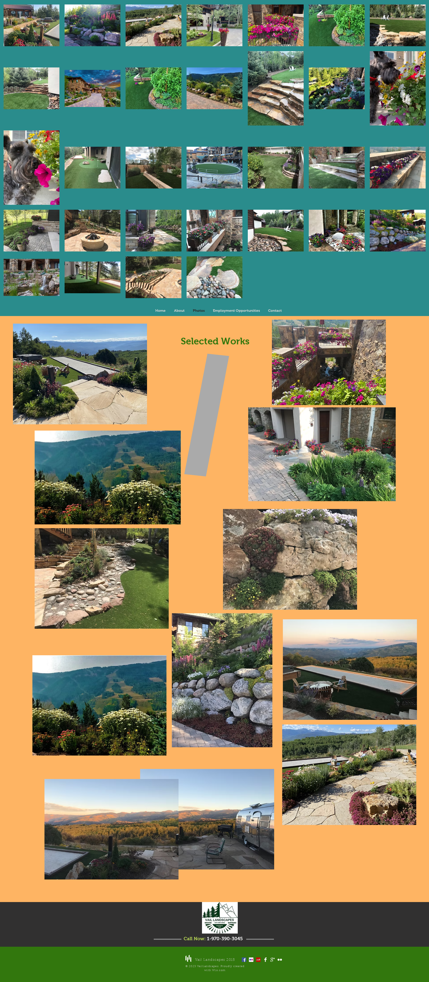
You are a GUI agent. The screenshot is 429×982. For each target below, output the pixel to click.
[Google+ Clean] (272, 959)
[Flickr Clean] (280, 959)
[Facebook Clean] (265, 959)
